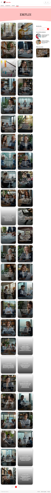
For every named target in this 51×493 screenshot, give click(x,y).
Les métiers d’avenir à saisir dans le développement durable (25, 181)
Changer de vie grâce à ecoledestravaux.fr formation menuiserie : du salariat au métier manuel (43, 52)
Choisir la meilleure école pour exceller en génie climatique (45, 41)
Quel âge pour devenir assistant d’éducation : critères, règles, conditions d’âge (8, 311)
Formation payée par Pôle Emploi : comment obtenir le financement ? (8, 366)
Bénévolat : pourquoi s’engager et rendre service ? (8, 51)
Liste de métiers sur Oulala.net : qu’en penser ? (25, 311)
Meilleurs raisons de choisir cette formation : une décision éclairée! (8, 385)
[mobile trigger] (2, 2)
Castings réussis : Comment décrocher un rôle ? (25, 199)
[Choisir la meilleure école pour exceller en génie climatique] (38, 42)
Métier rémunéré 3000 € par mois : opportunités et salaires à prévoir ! (8, 107)
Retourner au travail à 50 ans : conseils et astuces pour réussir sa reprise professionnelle (25, 255)
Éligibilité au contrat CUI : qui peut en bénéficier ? (8, 88)
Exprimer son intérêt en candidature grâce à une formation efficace (25, 51)
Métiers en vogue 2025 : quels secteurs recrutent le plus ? (8, 348)
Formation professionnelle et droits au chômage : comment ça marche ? (25, 441)
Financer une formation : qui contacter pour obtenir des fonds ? (25, 163)
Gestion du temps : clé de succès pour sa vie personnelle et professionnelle (25, 385)
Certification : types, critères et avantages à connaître (25, 274)
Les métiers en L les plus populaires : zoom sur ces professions (8, 477)
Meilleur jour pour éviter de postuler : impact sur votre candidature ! (8, 274)
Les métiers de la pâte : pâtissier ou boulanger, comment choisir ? (25, 459)
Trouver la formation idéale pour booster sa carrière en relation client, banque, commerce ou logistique (25, 238)
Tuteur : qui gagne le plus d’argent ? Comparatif (8, 144)
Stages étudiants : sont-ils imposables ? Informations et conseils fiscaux (8, 218)
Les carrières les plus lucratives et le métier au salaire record (25, 403)
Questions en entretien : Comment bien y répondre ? (25, 144)
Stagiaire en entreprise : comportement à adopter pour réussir (8, 329)
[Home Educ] (7, 2)
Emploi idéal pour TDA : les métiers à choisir (8, 402)
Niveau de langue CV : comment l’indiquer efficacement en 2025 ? (25, 70)
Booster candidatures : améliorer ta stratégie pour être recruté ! (25, 422)
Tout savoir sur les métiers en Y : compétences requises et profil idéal (25, 478)
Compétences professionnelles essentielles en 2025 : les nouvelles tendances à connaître (8, 423)
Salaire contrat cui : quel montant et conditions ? (25, 366)
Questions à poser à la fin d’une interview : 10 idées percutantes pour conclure (25, 329)
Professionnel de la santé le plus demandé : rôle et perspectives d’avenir (8, 163)
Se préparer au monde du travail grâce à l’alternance (8, 292)
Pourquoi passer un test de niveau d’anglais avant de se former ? (25, 218)
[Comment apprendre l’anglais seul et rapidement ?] (38, 36)
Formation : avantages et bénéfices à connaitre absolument (25, 107)
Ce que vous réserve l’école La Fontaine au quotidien (8, 70)
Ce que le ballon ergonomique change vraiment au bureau (8, 181)
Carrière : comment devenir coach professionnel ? (8, 440)
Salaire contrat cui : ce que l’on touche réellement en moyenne (8, 237)
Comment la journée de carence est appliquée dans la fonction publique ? (8, 459)
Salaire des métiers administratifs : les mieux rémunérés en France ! (25, 292)
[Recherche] (45, 2)
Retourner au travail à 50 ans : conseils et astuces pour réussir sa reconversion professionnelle (8, 256)
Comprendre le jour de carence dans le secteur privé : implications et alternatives (25, 126)
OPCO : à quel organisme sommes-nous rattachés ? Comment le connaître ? (25, 348)
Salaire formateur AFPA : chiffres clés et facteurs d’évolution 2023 (25, 33)
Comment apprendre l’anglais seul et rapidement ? (45, 35)
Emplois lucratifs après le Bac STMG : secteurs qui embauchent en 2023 (8, 200)
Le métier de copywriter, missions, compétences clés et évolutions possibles (8, 33)
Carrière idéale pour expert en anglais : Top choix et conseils (25, 88)
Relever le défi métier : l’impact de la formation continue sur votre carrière (8, 126)
